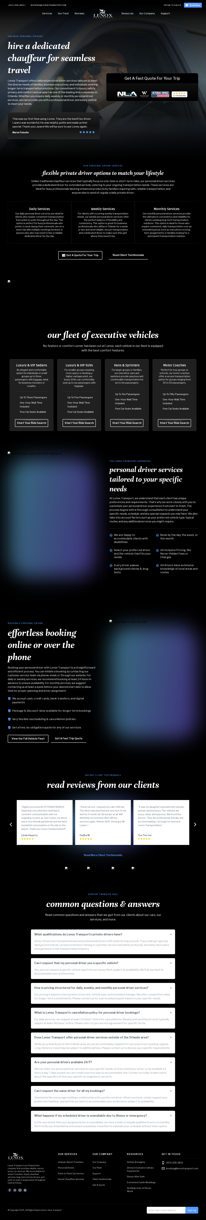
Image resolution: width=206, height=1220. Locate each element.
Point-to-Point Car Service (71, 1173)
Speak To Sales (172, 5)
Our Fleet (63, 13)
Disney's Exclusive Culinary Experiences (140, 1169)
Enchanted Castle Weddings (141, 1182)
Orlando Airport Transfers (71, 1162)
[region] (103, 222)
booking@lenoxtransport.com (48, 5)
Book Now (195, 5)
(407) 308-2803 (17, 5)
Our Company (147, 13)
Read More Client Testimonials (103, 855)
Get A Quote (99, 1185)
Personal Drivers (66, 1167)
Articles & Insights (136, 1162)
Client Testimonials (102, 1179)
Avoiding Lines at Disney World (139, 1189)
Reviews (79, 13)
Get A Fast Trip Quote (68, 738)
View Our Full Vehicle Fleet (28, 738)
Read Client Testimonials (128, 255)
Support (165, 13)
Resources (128, 13)
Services (47, 13)
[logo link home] (28, 1156)
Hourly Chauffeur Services (71, 1179)
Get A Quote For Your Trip (82, 255)
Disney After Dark (136, 1176)
